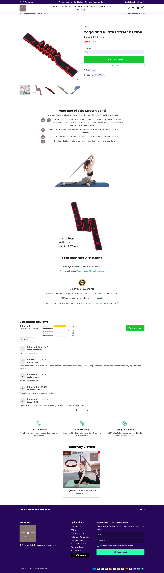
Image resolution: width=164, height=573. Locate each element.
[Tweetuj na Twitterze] (139, 14)
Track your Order (95, 303)
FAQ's (93, 6)
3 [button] (81, 410)
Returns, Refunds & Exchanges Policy (79, 542)
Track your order (80, 6)
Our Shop (65, 6)
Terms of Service (78, 547)
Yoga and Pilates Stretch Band (35, 14)
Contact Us (105, 6)
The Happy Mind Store (39, 569)
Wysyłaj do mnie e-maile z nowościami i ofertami (117, 546)
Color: (88, 48)
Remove (99, 452)
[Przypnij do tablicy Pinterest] (141, 14)
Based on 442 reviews (29, 328)
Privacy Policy (77, 550)
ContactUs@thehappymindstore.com (38, 545)
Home (55, 6)
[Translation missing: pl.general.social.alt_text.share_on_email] (143, 14)
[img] (32, 347)
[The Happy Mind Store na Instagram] (23, 2)
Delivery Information (80, 537)
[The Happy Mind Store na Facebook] (20, 2)
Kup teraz (114, 65)
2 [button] (79, 410)
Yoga (86, 27)
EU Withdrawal (80, 555)
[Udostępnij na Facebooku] (137, 14)
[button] (89, 37)
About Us (82, 10)
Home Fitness (99, 75)
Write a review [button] (135, 328)
